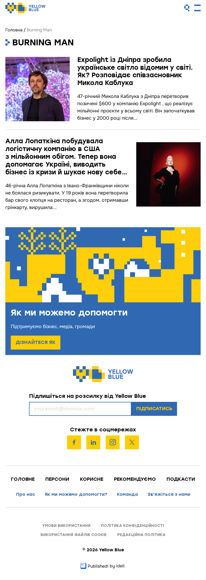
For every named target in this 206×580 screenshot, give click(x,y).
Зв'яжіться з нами (169, 494)
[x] (132, 442)
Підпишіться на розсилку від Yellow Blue (87, 396)
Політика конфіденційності (132, 525)
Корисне (91, 479)
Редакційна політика (141, 535)
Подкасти (181, 479)
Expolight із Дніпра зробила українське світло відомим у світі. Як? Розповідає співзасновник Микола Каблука (135, 71)
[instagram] (113, 442)
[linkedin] (93, 442)
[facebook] (74, 442)
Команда (127, 494)
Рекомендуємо (135, 479)
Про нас (25, 494)
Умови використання (66, 525)
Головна (14, 30)
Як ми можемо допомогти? (76, 494)
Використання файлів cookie (73, 535)
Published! (98, 566)
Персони (57, 479)
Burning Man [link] (39, 30)
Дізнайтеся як (36, 342)
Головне (23, 479)
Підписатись (154, 409)
